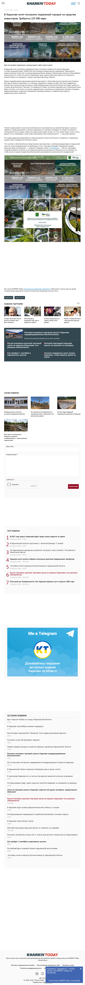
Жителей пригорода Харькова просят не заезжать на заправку (59, 344)
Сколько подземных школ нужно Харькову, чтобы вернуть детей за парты (60, 355)
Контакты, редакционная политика (22, 965)
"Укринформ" (54, 148)
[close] (81, 968)
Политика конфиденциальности (31, 968)
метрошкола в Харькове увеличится (37, 289)
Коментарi (73, 486)
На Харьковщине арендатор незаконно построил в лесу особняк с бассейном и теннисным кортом (42, 551)
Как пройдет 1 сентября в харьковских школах (19, 354)
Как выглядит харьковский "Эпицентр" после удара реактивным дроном (36, 733)
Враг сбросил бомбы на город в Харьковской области (29, 719)
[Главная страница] (42, 954)
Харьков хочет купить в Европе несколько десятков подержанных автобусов (42, 559)
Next (78, 220)
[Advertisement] (42, 110)
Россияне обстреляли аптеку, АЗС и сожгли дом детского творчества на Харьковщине (42, 834)
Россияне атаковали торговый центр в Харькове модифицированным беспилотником (46, 333)
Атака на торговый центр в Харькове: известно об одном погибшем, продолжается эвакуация (42, 791)
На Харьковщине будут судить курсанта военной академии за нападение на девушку (42, 783)
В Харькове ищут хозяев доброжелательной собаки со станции (33, 807)
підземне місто (20, 297)
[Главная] (41, 3)
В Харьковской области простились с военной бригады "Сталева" (37, 543)
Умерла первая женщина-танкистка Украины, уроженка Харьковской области (39, 747)
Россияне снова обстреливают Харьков (23, 740)
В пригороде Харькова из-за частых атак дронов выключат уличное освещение (40, 776)
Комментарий (11, 454)
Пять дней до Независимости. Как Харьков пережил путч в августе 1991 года (42, 581)
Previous (6, 220)
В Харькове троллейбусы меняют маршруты (25, 726)
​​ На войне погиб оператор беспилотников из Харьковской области (37, 566)
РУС (44, 978)
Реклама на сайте (68, 965)
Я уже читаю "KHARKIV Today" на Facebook (64, 980)
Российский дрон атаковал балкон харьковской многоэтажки (32, 848)
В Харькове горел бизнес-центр (20, 821)
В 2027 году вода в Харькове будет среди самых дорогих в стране (37, 536)
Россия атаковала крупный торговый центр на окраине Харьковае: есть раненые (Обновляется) (24, 345)
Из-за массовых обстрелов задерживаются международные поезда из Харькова (40, 762)
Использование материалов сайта (48, 965)
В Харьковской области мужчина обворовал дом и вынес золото (34, 769)
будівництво (8, 297)
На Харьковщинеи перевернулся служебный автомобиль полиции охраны (37, 814)
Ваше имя (9, 446)
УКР (73, 3)
